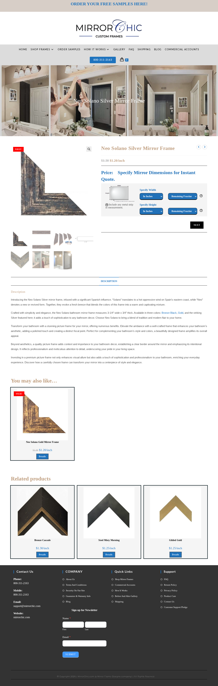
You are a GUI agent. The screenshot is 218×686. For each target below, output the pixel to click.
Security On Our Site (75, 590)
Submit (70, 654)
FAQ (166, 579)
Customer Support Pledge (176, 607)
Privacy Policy (170, 590)
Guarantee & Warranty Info (78, 596)
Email (67, 637)
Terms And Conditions (76, 585)
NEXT (197, 225)
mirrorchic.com (21, 617)
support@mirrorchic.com (26, 606)
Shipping (119, 601)
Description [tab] (109, 281)
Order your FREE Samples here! (109, 4)
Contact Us (169, 601)
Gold (180, 312)
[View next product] (204, 147)
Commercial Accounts (125, 585)
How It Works (121, 590)
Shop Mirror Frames (124, 579)
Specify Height (148, 204)
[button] (89, 149)
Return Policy (170, 585)
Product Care (170, 596)
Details (42, 456)
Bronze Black (169, 312)
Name (67, 618)
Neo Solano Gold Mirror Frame (42, 442)
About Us (70, 579)
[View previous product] (198, 147)
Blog (68, 601)
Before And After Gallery (126, 596)
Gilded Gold (175, 540)
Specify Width (148, 189)
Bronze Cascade (42, 540)
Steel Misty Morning (109, 540)
